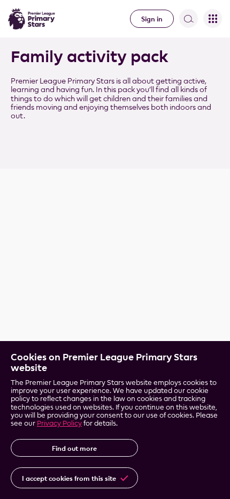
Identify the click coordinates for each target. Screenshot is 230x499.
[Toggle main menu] (212, 18)
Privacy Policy (59, 423)
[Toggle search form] (188, 18)
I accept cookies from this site (69, 478)
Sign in (152, 18)
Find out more (74, 448)
